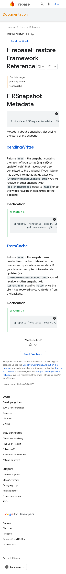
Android (7, 522)
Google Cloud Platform (15, 539)
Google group (10, 485)
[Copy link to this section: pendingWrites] (37, 148)
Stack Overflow (11, 479)
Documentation (15, 14)
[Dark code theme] (56, 113)
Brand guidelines (12, 496)
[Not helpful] (32, 33)
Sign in (58, 4)
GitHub (6, 423)
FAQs (5, 501)
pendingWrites (20, 147)
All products (9, 544)
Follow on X (9, 449)
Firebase (11, 27)
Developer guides (12, 402)
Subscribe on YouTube (14, 454)
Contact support (11, 474)
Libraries (7, 418)
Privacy (16, 558)
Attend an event (11, 459)
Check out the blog (13, 438)
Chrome (7, 528)
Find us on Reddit (12, 443)
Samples (7, 413)
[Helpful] (27, 33)
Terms (6, 558)
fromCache (17, 246)
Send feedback (20, 41)
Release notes (10, 490)
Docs (22, 27)
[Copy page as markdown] (50, 67)
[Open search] (42, 4)
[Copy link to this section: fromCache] (31, 246)
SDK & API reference (13, 407)
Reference (34, 27)
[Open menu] (5, 4)
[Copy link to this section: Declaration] (28, 204)
